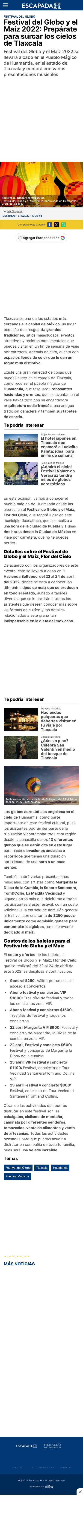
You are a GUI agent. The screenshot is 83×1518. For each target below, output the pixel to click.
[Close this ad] (80, 1491)
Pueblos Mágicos (17, 1176)
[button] (5, 5)
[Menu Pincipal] (5, 5)
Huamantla (60, 1167)
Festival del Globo (18, 1167)
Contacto (65, 1467)
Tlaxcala (41, 1167)
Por (12, 211)
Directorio (18, 1467)
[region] (41, 114)
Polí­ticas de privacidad (42, 1467)
